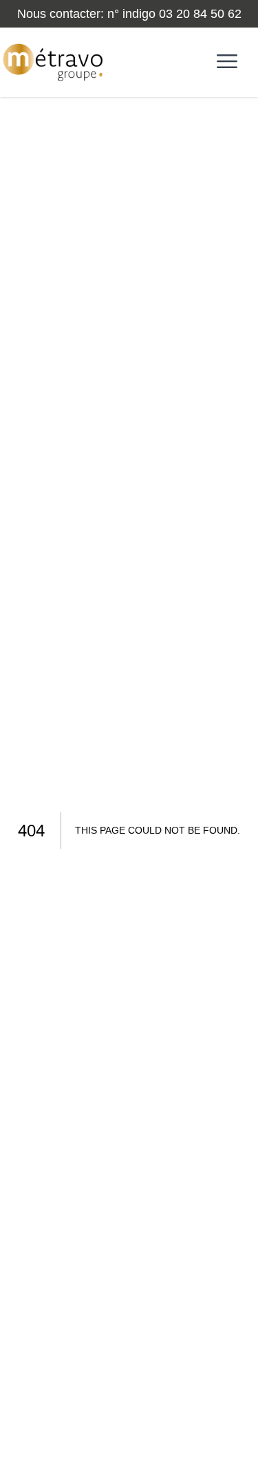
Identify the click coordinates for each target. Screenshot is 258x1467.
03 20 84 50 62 (200, 14)
